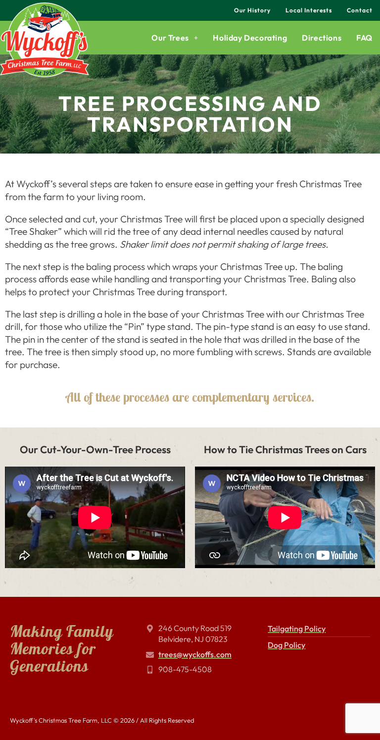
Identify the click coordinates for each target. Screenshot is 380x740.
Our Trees (170, 38)
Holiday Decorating (250, 38)
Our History (252, 10)
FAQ (364, 38)
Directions (321, 38)
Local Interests (308, 10)
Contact (360, 10)
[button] (174, 37)
